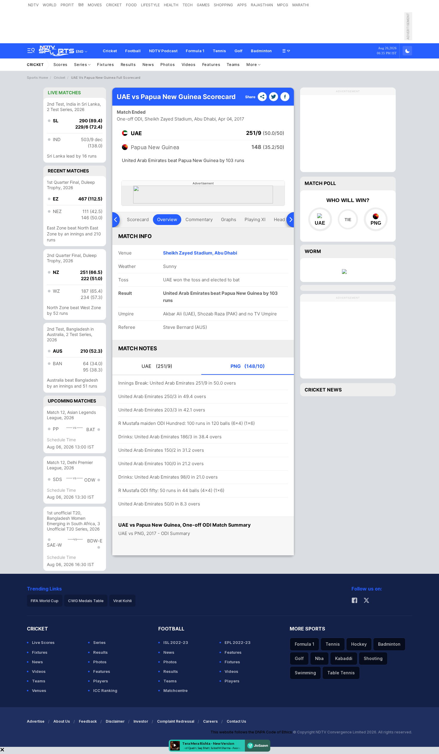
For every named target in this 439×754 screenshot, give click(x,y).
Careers (210, 721)
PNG (248, 366)
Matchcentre (175, 690)
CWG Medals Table (86, 600)
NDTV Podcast (163, 50)
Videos (189, 64)
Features (211, 64)
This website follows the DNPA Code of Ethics (252, 732)
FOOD (131, 5)
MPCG (282, 5)
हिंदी (81, 5)
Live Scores (43, 642)
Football (133, 50)
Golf (238, 50)
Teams (233, 64)
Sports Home (37, 77)
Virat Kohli (122, 600)
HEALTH (171, 5)
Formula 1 (195, 50)
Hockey (359, 644)
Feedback (88, 721)
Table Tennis (341, 672)
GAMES (203, 5)
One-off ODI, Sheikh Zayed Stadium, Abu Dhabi (166, 119)
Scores (60, 64)
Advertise (35, 721)
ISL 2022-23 (175, 642)
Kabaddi (343, 658)
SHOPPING (223, 5)
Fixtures (105, 64)
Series (81, 64)
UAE (157, 366)
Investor (140, 721)
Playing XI (255, 219)
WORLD (49, 5)
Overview (167, 219)
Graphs (228, 219)
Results (128, 64)
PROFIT (67, 5)
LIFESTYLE (150, 5)
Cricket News (323, 390)
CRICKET (114, 5)
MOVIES (95, 5)
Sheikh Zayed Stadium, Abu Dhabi (200, 253)
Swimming (305, 672)
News (148, 64)
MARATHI (300, 5)
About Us (61, 721)
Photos (167, 64)
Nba (319, 658)
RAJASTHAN (262, 5)
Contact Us (236, 721)
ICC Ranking (105, 690)
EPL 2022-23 (238, 642)
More (252, 64)
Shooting (373, 658)
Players (100, 681)
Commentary (199, 219)
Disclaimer (115, 721)
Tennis (219, 50)
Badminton (261, 50)
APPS (242, 5)
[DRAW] (348, 219)
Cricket (110, 50)
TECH (187, 5)
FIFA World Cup (45, 600)
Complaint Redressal (175, 721)
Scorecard (138, 219)
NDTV (33, 5)
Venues (39, 690)
